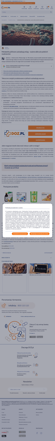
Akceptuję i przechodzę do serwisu (39, 233)
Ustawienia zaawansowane (20, 233)
